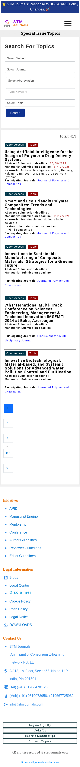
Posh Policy (18, 609)
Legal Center (19, 585)
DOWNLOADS (20, 625)
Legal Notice (19, 617)
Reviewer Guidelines (25, 548)
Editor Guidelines (22, 556)
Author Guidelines (23, 540)
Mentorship (17, 524)
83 (8, 453)
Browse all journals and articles (40, 762)
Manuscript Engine (23, 516)
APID (13, 508)
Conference (18, 532)
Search (15, 113)
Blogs (13, 577)
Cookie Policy (20, 601)
